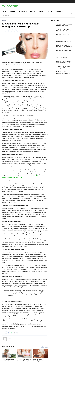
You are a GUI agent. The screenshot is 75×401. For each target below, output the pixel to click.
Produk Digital (25, 1)
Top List (50, 11)
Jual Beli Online (12, 1)
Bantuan (18, 2)
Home (5, 11)
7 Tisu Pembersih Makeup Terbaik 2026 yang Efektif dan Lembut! (24, 360)
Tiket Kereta (31, 1)
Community (22, 11)
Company (12, 11)
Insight (41, 11)
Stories (32, 11)
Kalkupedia (6, 15)
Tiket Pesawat (38, 1)
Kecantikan (4, 20)
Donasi (43, 1)
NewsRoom (59, 11)
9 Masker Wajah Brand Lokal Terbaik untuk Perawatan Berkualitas (8, 360)
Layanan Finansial (12, 2)
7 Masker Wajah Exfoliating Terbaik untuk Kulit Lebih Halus (40, 360)
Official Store (19, 1)
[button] (5, 30)
